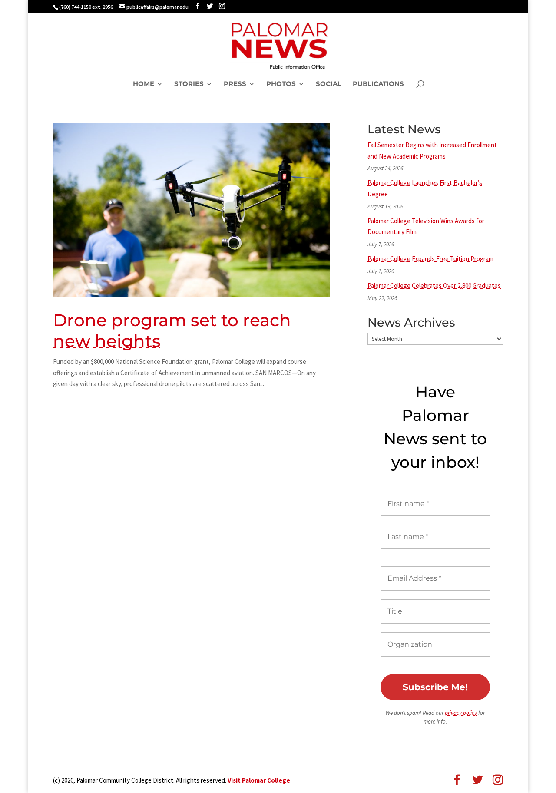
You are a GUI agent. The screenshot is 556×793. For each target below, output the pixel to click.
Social (328, 84)
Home (143, 84)
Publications (378, 84)
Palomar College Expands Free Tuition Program (430, 258)
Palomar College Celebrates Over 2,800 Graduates (434, 285)
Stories (189, 84)
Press (235, 84)
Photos (281, 84)
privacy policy (461, 713)
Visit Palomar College (259, 780)
